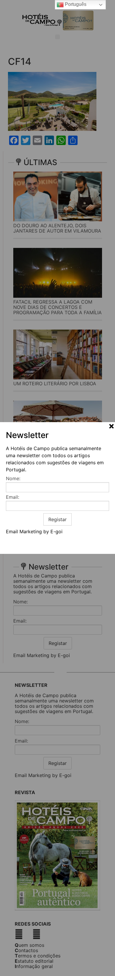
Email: (12, 497)
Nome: (13, 478)
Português (75, 4)
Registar (57, 519)
